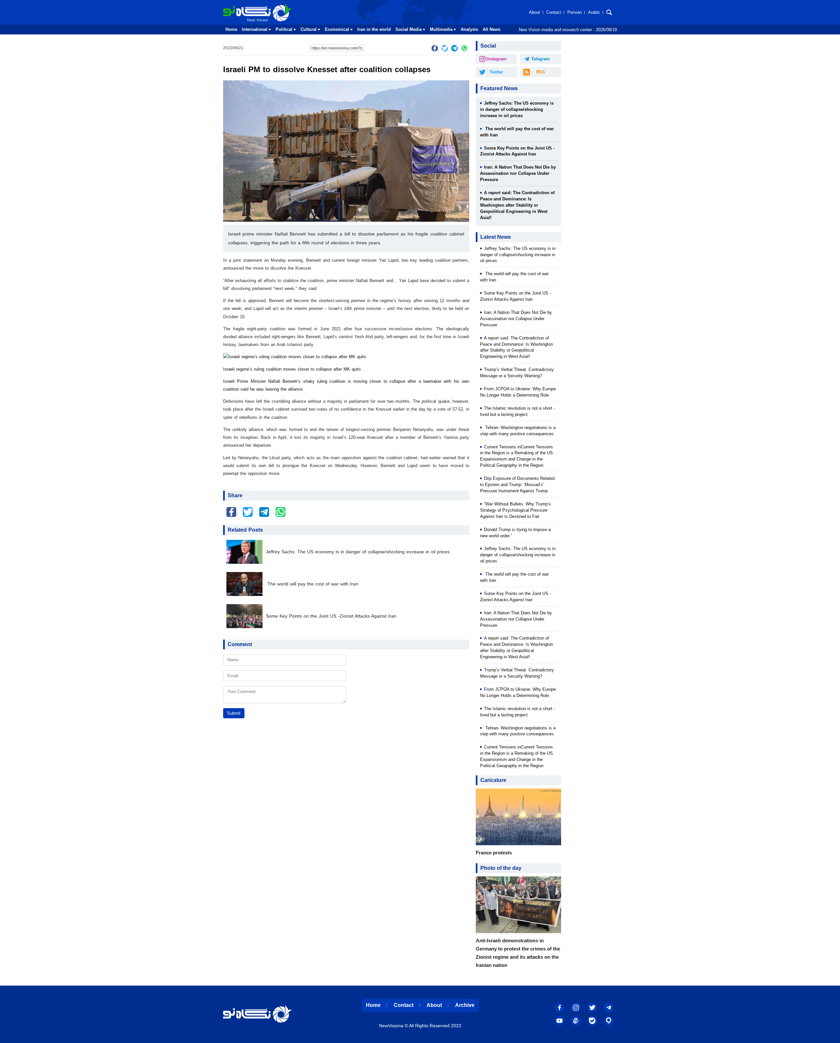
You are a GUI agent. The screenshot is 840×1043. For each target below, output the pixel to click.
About (534, 12)
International (254, 29)
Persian (574, 12)
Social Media (408, 29)
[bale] (592, 1020)
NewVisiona (391, 1025)
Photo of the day (500, 868)
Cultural (309, 29)
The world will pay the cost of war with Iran (312, 584)
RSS (540, 72)
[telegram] (454, 48)
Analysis (469, 29)
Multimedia (441, 29)
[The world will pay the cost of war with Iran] (246, 584)
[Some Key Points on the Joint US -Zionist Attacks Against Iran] (246, 616)
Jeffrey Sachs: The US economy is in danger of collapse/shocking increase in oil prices (358, 551)
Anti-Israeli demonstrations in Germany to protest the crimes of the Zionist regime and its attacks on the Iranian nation (518, 953)
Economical (337, 29)
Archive (464, 1005)
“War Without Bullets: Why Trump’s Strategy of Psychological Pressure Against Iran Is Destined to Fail (515, 510)
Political (284, 29)
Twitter (496, 72)
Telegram (540, 58)
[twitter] (444, 48)
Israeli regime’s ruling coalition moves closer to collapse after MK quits (292, 369)
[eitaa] (576, 1020)
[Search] (609, 12)
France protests (494, 852)
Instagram (496, 58)
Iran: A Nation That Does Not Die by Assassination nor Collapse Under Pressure (518, 173)
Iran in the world (374, 29)
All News (491, 29)
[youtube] (559, 1020)
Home (231, 29)
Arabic (594, 12)
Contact (553, 12)
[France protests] (518, 818)
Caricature (493, 780)
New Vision (236, 6)
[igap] (608, 1020)
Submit (234, 713)
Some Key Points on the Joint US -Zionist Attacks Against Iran (331, 616)
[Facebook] (434, 48)
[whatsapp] (464, 48)
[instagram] (576, 1007)
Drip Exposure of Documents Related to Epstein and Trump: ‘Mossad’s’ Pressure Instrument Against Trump (517, 484)
